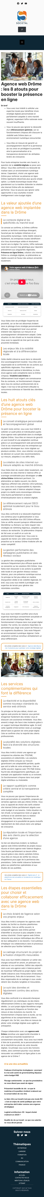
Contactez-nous (22, 1178)
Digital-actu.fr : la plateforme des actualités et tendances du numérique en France (23, 877)
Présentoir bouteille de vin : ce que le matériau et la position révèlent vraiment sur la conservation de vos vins (22, 1091)
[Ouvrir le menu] (22, 42)
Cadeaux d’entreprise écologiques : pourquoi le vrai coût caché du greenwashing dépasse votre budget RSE (23, 1072)
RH (22, 1158)
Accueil (22, 1175)
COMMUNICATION (22, 1161)
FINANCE (22, 1165)
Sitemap (22, 1183)
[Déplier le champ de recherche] (22, 29)
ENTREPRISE (22, 1148)
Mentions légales (22, 1180)
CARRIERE (22, 1151)
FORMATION (22, 1155)
